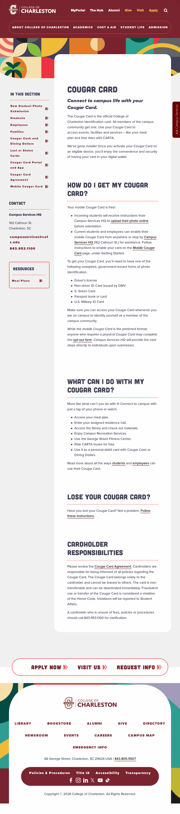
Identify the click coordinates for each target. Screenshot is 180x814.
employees (141, 463)
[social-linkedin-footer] (85, 781)
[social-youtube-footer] (100, 781)
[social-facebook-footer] (70, 781)
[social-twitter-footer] (93, 781)
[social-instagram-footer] (78, 781)
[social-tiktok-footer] (107, 781)
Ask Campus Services (177, 119)
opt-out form (82, 339)
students (118, 463)
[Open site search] (165, 10)
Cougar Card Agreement (113, 566)
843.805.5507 (125, 758)
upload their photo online (129, 220)
